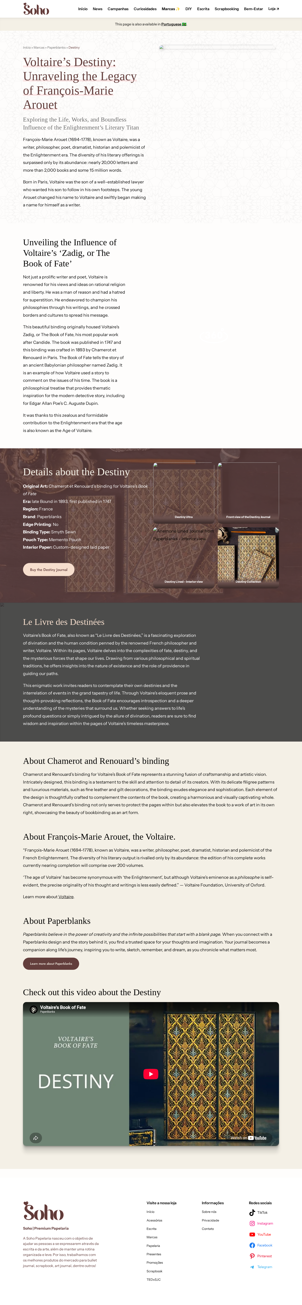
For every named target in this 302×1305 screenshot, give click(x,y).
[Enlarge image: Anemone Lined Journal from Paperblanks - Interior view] (208, 533)
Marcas (39, 47)
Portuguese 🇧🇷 (173, 24)
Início (27, 47)
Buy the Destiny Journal (48, 569)
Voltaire (65, 896)
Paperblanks (56, 47)
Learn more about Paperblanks (51, 963)
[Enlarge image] (208, 468)
